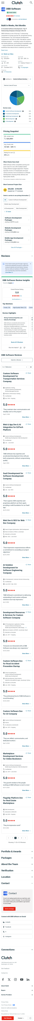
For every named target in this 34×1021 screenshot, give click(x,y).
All (5, 200)
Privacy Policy (4, 1002)
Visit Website (8, 1018)
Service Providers (6, 995)
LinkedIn (7, 922)
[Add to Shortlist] (30, 1018)
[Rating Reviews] (9, 15)
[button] (14, 367)
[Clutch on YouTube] (21, 979)
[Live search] (31, 3)
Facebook (8, 927)
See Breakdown (16, 299)
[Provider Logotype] (3, 9)
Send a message (9, 908)
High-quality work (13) (19, 307)
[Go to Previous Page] (9, 838)
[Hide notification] (30, 264)
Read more (4, 50)
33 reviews (17, 16)
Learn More (8, 272)
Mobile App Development (12, 116)
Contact (20, 1018)
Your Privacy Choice (6, 1005)
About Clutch (5, 986)
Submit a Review (16, 360)
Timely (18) (6, 307)
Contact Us (4, 973)
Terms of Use (4, 1011)
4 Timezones (7, 72)
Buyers (3, 990)
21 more (8, 211)
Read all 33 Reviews (17, 342)
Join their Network (22, 19)
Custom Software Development (13, 111)
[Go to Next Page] (25, 838)
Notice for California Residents (9, 1008)
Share (29, 373)
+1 (31, 63)
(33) (21, 296)
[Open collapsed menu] (3, 3)
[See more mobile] (26, 417)
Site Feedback (5, 968)
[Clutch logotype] (17, 2)
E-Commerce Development (12, 113)
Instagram (8, 936)
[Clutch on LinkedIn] (28, 979)
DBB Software (13, 8)
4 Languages (24, 67)
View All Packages (16, 247)
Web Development (10, 118)
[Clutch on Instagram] (15, 979)
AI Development (10, 121)
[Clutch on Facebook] (3, 979)
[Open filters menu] (31, 367)
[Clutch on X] (9, 979)
